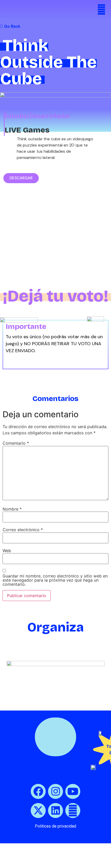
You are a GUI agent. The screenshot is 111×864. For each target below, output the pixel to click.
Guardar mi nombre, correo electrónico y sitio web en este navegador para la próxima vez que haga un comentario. (55, 580)
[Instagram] (55, 791)
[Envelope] (72, 810)
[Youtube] (72, 791)
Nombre (12, 509)
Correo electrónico (23, 530)
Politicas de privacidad (55, 826)
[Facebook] (38, 791)
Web (7, 551)
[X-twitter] (38, 810)
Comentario (16, 443)
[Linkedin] (55, 810)
